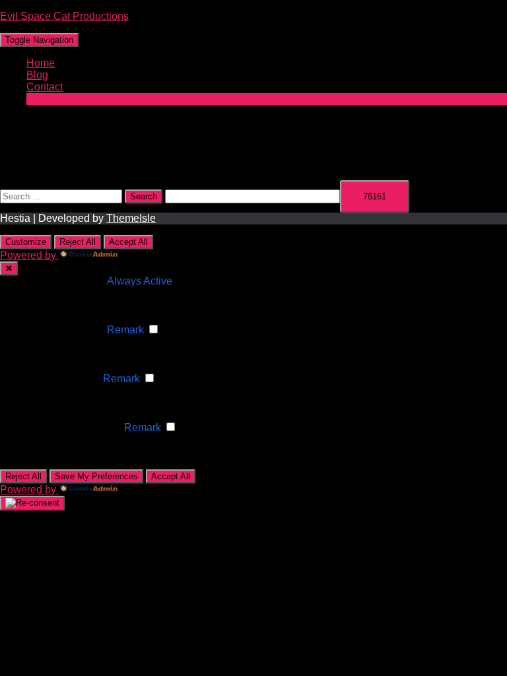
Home (40, 63)
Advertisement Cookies (67, 427)
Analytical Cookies (56, 378)
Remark (125, 329)
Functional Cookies (58, 329)
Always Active (139, 281)
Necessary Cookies (59, 281)
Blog (37, 75)
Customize (25, 242)
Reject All (77, 242)
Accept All (128, 242)
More (38, 98)
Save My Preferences (96, 476)
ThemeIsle (131, 218)
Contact (44, 86)
